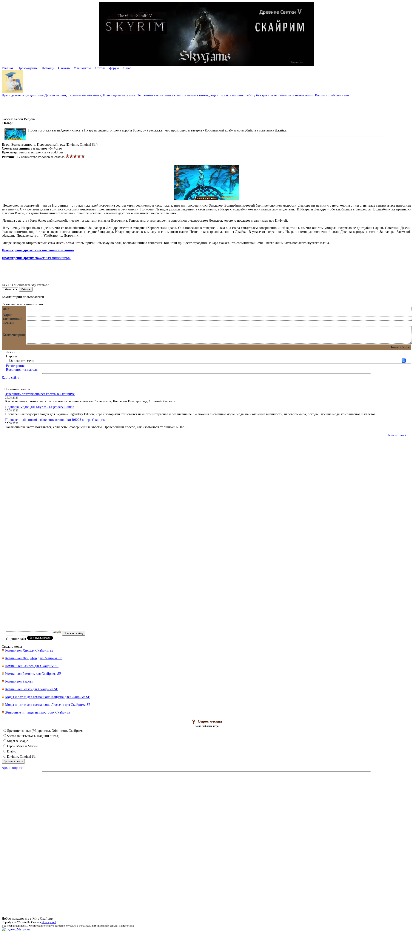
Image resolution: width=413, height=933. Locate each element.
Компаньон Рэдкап (19, 681)
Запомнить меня (22, 361)
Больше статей (397, 435)
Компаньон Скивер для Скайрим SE (32, 666)
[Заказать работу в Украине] (12, 92)
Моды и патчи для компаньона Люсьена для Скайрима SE (48, 704)
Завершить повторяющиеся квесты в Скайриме (40, 394)
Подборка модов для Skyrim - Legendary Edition (39, 407)
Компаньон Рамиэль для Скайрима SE (33, 673)
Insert (395, 347)
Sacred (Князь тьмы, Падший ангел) (33, 736)
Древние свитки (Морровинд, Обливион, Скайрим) (45, 730)
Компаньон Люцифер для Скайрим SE (33, 658)
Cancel (405, 347)
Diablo (11, 751)
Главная (7, 68)
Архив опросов (13, 767)
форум (114, 68)
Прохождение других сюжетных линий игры (36, 258)
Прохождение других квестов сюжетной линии (38, 250)
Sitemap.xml (49, 922)
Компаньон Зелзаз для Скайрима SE (31, 689)
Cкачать (64, 68)
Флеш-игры (82, 68)
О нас (127, 68)
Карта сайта (10, 377)
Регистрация (15, 366)
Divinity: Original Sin (21, 756)
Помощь (48, 68)
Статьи (100, 68)
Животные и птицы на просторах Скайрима (37, 712)
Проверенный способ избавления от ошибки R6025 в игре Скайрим (55, 420)
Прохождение (27, 68)
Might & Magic (17, 741)
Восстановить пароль (21, 369)
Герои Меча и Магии (22, 746)
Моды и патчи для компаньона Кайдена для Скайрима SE (47, 697)
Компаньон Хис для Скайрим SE (29, 650)
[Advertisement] (206, 107)
